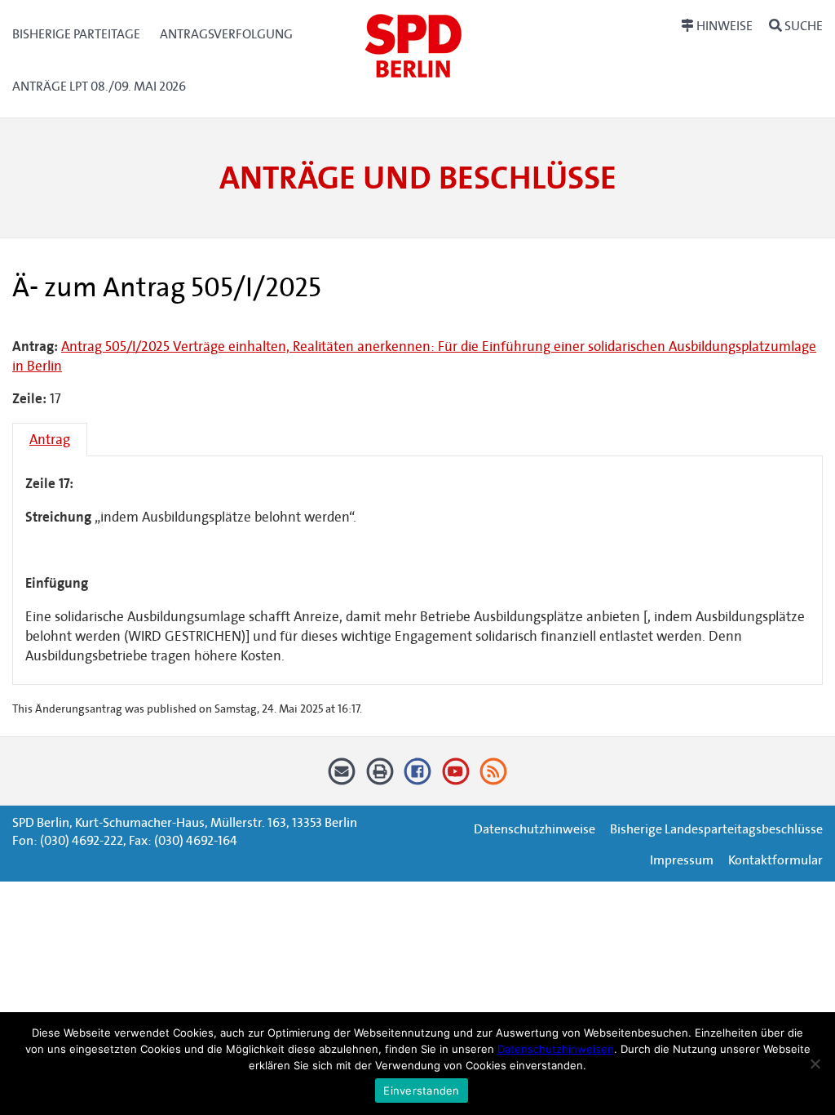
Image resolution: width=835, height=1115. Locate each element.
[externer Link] (417, 777)
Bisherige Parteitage (76, 34)
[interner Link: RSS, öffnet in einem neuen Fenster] (493, 777)
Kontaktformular (775, 860)
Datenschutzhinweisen (555, 1048)
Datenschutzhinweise (534, 829)
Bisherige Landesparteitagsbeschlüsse (716, 829)
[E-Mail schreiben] (342, 777)
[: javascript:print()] (379, 777)
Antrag (49, 439)
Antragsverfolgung (226, 34)
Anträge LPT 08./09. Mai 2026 (99, 86)
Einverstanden (421, 1090)
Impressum (682, 860)
